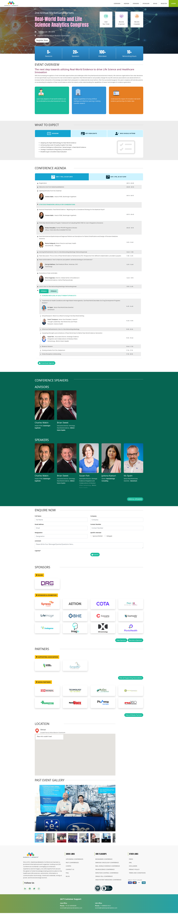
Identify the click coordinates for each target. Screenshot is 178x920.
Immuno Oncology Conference (107, 862)
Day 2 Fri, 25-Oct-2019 (118, 177)
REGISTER (164, 3)
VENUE (155, 3)
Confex (68, 866)
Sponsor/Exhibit (98, 536)
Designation (38, 532)
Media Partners (44, 682)
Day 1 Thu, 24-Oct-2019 (64, 177)
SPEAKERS (136, 3)
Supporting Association (47, 657)
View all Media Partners (134, 715)
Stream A (44, 291)
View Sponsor (121, 640)
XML (130, 862)
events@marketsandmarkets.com (71, 908)
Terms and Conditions (137, 873)
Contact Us (70, 869)
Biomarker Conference (103, 859)
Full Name (38, 516)
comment (38, 541)
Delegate (109, 536)
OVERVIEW (117, 3)
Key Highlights (91, 133)
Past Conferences (72, 862)
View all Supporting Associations (130, 678)
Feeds (131, 859)
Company (93, 516)
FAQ (67, 873)
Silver (40, 575)
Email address (39, 524)
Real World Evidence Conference (107, 866)
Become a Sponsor (135, 640)
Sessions (55, 133)
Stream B (53, 291)
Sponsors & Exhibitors (47, 595)
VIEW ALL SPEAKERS (135, 499)
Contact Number (95, 524)
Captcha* (38, 551)
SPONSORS (146, 3)
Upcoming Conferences (74, 859)
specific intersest (95, 532)
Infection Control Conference (106, 873)
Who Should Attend (127, 133)
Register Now (42, 40)
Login (173, 3)
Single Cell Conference (104, 876)
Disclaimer (133, 866)
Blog (68, 876)
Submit (95, 555)
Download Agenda (47, 363)
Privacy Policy (134, 869)
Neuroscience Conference (104, 869)
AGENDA (126, 3)
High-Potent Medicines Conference (108, 880)
